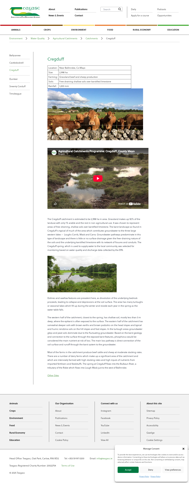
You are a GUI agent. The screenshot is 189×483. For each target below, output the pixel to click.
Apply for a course (140, 15)
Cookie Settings (154, 440)
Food (110, 29)
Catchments (92, 38)
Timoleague (15, 93)
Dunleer (13, 79)
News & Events (56, 15)
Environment (78, 29)
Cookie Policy (61, 440)
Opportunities (164, 15)
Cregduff (14, 70)
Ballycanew (14, 55)
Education (173, 29)
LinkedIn (105, 432)
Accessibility (152, 425)
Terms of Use (67, 465)
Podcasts (161, 9)
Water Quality (38, 38)
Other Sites (53, 375)
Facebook (105, 418)
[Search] (120, 9)
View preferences (173, 469)
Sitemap (151, 410)
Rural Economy (142, 29)
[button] (183, 448)
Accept (128, 469)
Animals (15, 29)
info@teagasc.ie (104, 458)
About (52, 9)
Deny (150, 469)
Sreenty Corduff (17, 86)
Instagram (106, 410)
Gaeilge (151, 432)
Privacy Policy (144, 476)
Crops (47, 29)
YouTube (105, 425)
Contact (79, 15)
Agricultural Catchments (65, 38)
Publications (81, 9)
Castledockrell (16, 62)
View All (104, 440)
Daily (133, 9)
